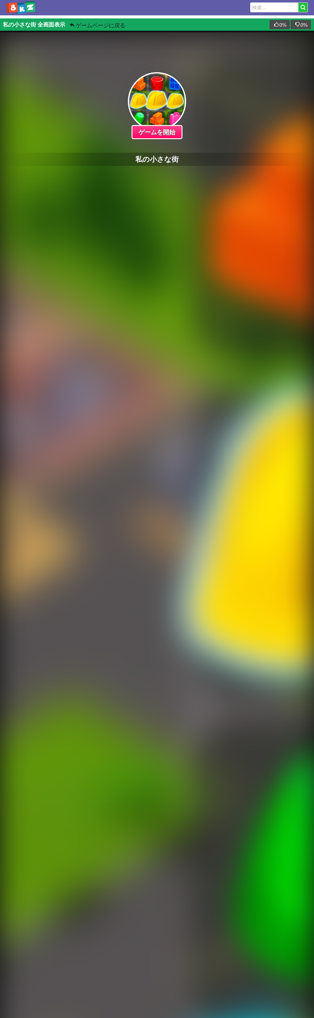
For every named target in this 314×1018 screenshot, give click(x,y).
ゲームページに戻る (100, 25)
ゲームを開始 (157, 132)
